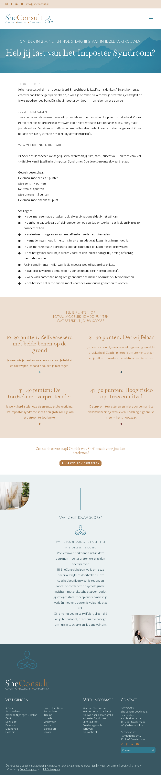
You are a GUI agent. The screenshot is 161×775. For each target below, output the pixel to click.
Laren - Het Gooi (53, 708)
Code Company (28, 769)
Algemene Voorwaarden (82, 765)
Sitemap (136, 765)
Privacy (101, 765)
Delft (8, 718)
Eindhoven (11, 728)
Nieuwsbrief (90, 732)
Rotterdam (50, 711)
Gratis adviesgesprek (82, 463)
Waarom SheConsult (94, 708)
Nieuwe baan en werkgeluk (98, 714)
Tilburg (48, 714)
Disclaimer (113, 765)
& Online (10, 708)
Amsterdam (12, 711)
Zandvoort (50, 728)
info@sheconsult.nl (37, 4)
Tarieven (88, 728)
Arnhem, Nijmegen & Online (21, 714)
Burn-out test (91, 721)
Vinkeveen (50, 721)
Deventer (10, 725)
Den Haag (10, 721)
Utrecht (48, 718)
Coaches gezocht (93, 725)
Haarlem (10, 732)
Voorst (48, 725)
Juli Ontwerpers (51, 769)
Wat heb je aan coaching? (97, 711)
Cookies (125, 765)
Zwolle (48, 732)
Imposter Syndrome (94, 718)
